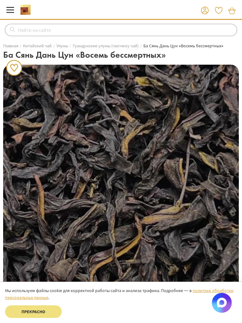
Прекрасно (33, 311)
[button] (205, 11)
